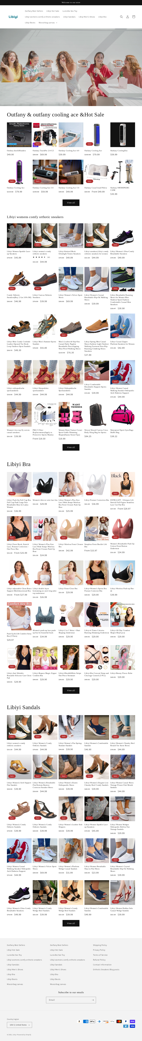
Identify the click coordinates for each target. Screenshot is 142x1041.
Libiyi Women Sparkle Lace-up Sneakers (19, 252)
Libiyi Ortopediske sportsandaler (41, 389)
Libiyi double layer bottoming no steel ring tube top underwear (44, 590)
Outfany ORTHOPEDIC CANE (120, 189)
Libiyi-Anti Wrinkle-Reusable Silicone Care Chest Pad (19, 675)
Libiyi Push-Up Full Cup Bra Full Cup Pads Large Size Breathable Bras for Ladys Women (19, 503)
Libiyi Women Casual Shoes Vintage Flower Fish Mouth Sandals (122, 785)
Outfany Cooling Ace (93, 151)
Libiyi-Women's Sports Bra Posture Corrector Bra (95, 589)
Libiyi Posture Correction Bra (96, 500)
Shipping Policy (100, 945)
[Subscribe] (93, 1000)
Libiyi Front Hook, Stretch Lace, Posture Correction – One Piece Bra (18, 546)
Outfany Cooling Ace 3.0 (43, 188)
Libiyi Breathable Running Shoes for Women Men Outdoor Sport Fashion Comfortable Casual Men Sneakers (121, 300)
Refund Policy (99, 960)
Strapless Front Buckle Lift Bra (95, 545)
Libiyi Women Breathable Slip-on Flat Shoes (95, 867)
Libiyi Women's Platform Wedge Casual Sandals (69, 867)
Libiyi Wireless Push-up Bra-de (122, 589)
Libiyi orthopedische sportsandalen (15, 389)
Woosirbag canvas (15, 984)
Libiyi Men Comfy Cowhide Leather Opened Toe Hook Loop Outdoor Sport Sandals (19, 344)
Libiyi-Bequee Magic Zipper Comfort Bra (45, 674)
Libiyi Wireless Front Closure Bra (71, 545)
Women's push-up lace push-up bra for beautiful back (44, 631)
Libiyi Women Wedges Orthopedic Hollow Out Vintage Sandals (120, 827)
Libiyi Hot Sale (13, 950)
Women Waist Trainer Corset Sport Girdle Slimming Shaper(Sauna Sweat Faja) (70, 432)
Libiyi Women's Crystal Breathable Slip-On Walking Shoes (96, 297)
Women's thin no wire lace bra (45, 500)
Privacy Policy (99, 950)
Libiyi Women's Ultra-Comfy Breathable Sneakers (122, 252)
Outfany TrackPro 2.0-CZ (43, 151)
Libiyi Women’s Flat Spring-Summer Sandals (70, 744)
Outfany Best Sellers (16, 945)
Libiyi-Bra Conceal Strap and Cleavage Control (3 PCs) (96, 674)
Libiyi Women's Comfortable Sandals (96, 744)
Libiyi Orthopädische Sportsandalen (67, 389)
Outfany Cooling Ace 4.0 (69, 151)
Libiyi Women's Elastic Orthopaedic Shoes (68, 784)
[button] (48, 23)
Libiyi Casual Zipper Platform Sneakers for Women (122, 343)
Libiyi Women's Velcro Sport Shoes (70, 296)
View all (71, 202)
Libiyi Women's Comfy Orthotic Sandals (42, 744)
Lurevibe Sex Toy (14, 955)
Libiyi (15, 1035)
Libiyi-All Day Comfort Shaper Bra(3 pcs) (120, 631)
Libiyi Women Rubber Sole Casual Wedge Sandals (121, 909)
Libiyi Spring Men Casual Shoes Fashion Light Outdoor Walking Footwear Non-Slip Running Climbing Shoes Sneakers (96, 346)
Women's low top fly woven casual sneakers (18, 431)
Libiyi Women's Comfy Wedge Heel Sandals (42, 909)
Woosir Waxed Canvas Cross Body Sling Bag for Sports (96, 431)
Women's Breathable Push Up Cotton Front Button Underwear (122, 546)
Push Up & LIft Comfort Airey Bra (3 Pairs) (19, 635)
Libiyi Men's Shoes (15, 969)
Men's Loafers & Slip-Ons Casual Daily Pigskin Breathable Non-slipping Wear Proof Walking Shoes (69, 345)
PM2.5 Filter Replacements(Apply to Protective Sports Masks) (43, 432)
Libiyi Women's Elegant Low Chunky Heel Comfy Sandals (96, 784)
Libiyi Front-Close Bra (68, 588)
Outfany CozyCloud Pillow (95, 188)
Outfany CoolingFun (119, 151)
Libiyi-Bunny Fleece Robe (121, 673)
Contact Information (102, 964)
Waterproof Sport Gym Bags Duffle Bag (121, 431)
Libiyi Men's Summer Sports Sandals (44, 343)
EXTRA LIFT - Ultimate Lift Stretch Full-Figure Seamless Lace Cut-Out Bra (122, 502)
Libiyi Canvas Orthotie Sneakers (42, 296)
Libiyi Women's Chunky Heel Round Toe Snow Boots (122, 744)
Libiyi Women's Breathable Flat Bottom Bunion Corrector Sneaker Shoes (44, 785)
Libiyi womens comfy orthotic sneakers (24, 960)
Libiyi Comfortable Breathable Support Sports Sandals (95, 386)
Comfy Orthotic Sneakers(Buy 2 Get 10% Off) (19, 296)
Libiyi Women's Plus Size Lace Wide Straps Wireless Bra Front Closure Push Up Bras (70, 503)
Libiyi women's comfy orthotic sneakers (42, 252)
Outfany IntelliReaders (16, 151)
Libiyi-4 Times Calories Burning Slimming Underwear (96, 631)
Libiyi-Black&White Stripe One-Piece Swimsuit (70, 674)
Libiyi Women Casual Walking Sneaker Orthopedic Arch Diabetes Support (122, 390)
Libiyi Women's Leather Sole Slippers (71, 826)
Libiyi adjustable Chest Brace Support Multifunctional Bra (19, 589)
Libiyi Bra (11, 974)
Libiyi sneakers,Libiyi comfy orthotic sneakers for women (96, 252)
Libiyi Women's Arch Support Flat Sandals (19, 784)
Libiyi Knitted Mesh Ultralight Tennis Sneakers (70, 252)
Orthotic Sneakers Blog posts (106, 969)
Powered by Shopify (24, 1035)
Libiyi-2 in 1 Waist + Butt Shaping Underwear (69, 631)
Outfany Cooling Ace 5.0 (69, 188)
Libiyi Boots (12, 979)
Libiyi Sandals (13, 964)
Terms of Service (100, 955)
